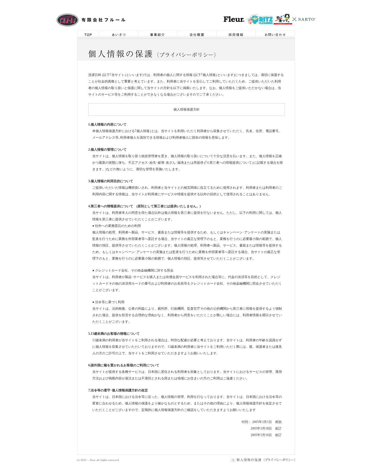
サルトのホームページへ (303, 19)
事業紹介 (157, 35)
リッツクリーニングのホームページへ (259, 19)
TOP (88, 35)
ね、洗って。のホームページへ (282, 19)
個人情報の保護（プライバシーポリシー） (263, 460)
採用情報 (235, 35)
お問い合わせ (275, 35)
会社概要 (196, 35)
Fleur (91, 20)
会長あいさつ (118, 35)
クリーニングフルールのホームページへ (234, 19)
